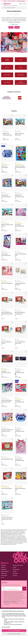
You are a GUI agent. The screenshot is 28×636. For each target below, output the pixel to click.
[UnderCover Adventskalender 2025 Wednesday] (15, 374)
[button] (2, 3)
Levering (14, 567)
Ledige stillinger (4, 575)
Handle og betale (16, 569)
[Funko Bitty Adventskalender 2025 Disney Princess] (1, 432)
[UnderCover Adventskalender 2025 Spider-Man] (1, 374)
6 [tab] (16, 103)
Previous (3, 127)
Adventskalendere (15, 14)
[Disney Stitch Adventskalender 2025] (15, 403)
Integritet (14, 571)
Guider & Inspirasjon (5, 571)
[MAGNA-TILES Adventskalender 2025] (15, 198)
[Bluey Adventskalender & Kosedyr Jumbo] (15, 344)
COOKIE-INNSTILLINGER (14, 634)
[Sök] (2, 7)
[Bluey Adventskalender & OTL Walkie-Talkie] (15, 315)
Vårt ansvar (15, 575)
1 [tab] (10, 103)
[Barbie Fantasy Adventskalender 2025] (15, 227)
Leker (10, 14)
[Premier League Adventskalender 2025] (1, 256)
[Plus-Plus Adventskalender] (1, 491)
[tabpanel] (6, 98)
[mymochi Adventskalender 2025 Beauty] (15, 286)
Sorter (17, 27)
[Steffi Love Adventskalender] (1, 286)
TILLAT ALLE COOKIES (14, 630)
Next (25, 127)
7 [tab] (18, 103)
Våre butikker (15, 573)
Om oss (2, 577)
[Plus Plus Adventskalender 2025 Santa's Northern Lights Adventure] (1, 403)
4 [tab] (14, 103)
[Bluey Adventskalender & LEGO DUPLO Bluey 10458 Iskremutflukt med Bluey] (1, 315)
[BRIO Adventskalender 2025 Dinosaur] (1, 227)
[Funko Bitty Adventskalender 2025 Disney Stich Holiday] (1, 520)
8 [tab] (19, 103)
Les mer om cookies (6, 627)
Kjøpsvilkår (3, 567)
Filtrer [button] (11, 27)
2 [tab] (11, 103)
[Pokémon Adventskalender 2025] (15, 491)
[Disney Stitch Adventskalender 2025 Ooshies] (15, 432)
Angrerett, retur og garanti (18, 565)
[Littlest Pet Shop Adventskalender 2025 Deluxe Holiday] (1, 198)
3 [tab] (12, 103)
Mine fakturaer (4, 569)
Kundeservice (3, 565)
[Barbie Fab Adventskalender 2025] (15, 256)
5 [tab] (15, 103)
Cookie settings (4, 573)
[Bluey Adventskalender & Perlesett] (1, 344)
